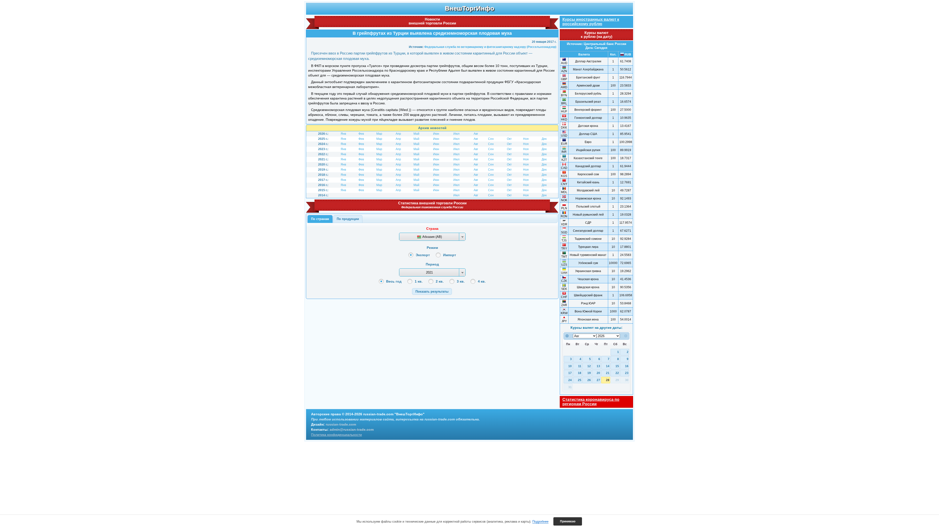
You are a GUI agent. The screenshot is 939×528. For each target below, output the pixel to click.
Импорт (449, 255)
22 (617, 372)
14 (607, 366)
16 (626, 366)
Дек (544, 139)
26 (589, 380)
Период (432, 264)
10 (570, 366)
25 (579, 380)
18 (579, 372)
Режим (432, 248)
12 (589, 366)
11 (579, 366)
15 (617, 366)
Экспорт (423, 255)
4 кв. (482, 281)
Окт (509, 139)
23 (626, 372)
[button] (432, 291)
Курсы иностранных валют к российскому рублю (590, 21)
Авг (476, 133)
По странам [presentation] (320, 219)
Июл (456, 133)
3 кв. (461, 281)
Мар (379, 133)
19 (589, 372)
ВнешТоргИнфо (469, 8)
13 (598, 366)
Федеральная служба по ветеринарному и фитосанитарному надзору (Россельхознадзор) (490, 47)
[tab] (320, 219)
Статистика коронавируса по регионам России (590, 401)
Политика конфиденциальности (336, 435)
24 (570, 380)
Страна (432, 229)
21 (607, 372)
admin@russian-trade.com (352, 429)
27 (598, 380)
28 (607, 380)
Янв (343, 133)
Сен (491, 139)
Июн (436, 133)
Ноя (526, 139)
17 (570, 372)
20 (598, 372)
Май (416, 133)
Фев (361, 133)
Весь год (394, 281)
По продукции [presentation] (348, 219)
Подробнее (540, 521)
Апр (398, 133)
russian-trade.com (341, 424)
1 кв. (419, 281)
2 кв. (440, 281)
